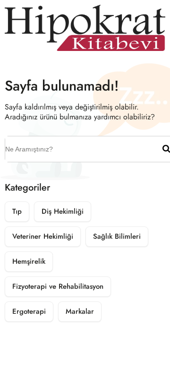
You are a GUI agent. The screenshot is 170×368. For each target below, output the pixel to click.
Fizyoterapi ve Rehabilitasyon (57, 286)
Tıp (17, 211)
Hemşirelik (28, 261)
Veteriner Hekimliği (42, 236)
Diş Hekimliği (63, 211)
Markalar (80, 311)
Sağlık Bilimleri (117, 236)
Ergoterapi (29, 311)
